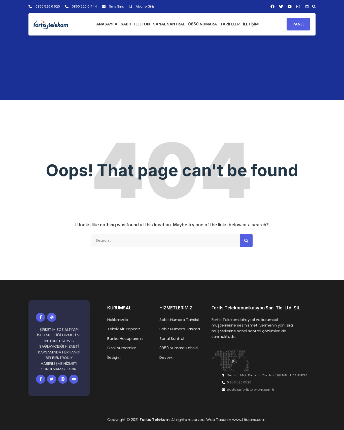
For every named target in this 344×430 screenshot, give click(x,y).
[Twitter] (51, 379)
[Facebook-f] (40, 317)
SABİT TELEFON (135, 24)
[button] (314, 7)
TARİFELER (230, 24)
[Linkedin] (307, 7)
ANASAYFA (106, 24)
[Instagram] (298, 7)
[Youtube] (73, 379)
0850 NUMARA (202, 24)
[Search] (246, 240)
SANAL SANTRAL (169, 24)
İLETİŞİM (251, 24)
